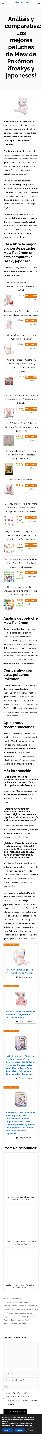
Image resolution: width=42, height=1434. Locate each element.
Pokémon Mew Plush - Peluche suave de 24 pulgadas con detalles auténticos (20, 1014)
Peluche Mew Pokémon (21, 479)
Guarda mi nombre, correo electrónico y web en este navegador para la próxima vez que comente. (22, 1398)
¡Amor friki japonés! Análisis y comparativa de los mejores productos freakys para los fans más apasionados (21, 1305)
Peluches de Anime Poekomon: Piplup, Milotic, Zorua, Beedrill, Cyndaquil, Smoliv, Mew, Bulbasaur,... (21, 563)
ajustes (30, 1426)
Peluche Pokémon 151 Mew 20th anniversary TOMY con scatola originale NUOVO (21, 455)
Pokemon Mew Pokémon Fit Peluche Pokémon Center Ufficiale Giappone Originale (21, 399)
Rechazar (19, 1430)
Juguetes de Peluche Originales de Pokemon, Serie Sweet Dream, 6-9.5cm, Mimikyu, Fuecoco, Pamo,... (21, 535)
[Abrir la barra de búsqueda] (3, 3)
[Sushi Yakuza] (22, 3)
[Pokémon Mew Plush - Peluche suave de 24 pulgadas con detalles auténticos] (21, 998)
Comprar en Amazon (27, 977)
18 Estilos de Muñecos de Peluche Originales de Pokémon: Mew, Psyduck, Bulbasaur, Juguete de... (21, 591)
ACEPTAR (8, 1430)
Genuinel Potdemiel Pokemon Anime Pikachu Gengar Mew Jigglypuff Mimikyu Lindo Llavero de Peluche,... (21, 508)
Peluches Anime (14, 1298)
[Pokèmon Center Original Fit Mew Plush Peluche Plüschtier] (21, 957)
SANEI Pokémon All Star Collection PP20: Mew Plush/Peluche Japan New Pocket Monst (21, 427)
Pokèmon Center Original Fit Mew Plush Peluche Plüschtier (20, 971)
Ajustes (30, 1430)
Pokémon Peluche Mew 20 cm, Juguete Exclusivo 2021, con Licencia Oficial (21, 286)
